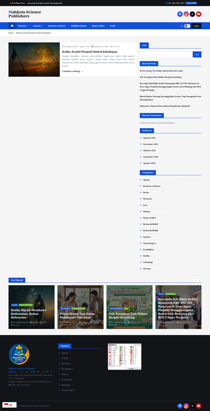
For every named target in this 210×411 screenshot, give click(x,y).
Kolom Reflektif (150, 224)
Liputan (37, 25)
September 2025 (150, 157)
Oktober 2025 (149, 150)
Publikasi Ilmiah (79, 25)
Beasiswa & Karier (57, 25)
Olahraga (66, 385)
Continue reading (71, 71)
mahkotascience (71, 46)
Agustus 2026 (149, 137)
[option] (32, 307)
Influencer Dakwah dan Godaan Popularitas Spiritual (165, 106)
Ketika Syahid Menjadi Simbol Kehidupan (33, 33)
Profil (112, 25)
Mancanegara (149, 243)
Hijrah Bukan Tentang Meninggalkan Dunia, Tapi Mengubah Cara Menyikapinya (177, 311)
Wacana (22, 25)
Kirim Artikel (98, 25)
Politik (146, 255)
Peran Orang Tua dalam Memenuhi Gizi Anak (161, 70)
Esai (87, 46)
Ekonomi (147, 198)
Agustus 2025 (149, 163)
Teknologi (148, 262)
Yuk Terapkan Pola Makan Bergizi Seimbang (160, 77)
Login (196, 25)
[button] (196, 281)
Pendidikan (148, 249)
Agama (82, 46)
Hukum (146, 211)
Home (11, 33)
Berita (146, 192)
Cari (144, 45)
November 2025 (150, 144)
